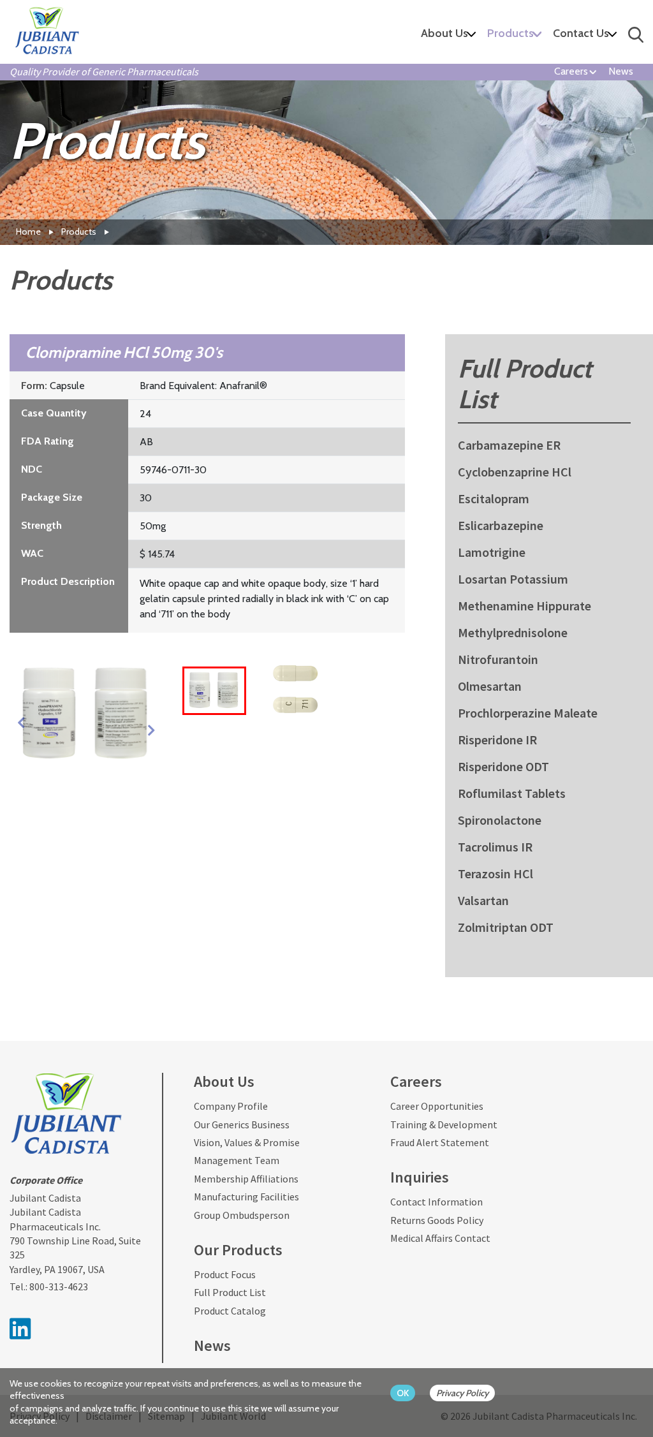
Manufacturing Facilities (246, 1196)
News (620, 71)
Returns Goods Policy (436, 1220)
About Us (444, 33)
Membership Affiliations (246, 1178)
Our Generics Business (242, 1124)
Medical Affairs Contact (440, 1238)
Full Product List (230, 1292)
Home (28, 231)
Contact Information (436, 1201)
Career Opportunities (436, 1106)
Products (510, 33)
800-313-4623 (58, 1286)
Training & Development (443, 1124)
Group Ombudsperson (242, 1215)
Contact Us (581, 33)
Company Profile (231, 1106)
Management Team (236, 1160)
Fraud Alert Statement (439, 1142)
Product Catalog (230, 1310)
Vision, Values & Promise (247, 1142)
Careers (571, 71)
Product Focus (225, 1274)
